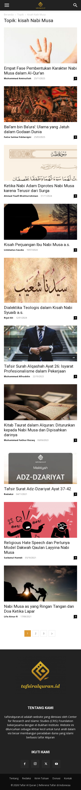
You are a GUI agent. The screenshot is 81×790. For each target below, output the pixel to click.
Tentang (13, 778)
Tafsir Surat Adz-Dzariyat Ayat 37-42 (37, 489)
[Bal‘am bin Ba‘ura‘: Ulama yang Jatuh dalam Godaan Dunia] (40, 104)
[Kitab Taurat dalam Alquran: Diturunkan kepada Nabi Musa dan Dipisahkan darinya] (40, 402)
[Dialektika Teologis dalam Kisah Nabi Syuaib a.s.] (40, 280)
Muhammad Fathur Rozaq (19, 440)
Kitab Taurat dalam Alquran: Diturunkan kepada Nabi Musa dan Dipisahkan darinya (39, 430)
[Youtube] (56, 764)
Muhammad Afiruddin (17, 376)
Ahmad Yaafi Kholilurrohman (21, 195)
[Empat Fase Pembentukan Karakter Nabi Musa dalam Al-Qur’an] (40, 45)
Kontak (68, 778)
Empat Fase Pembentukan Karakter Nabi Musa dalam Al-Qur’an (40, 70)
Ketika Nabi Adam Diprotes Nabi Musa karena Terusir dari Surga (39, 188)
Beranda (9, 14)
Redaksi (8, 494)
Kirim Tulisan (42, 778)
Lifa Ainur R (11, 616)
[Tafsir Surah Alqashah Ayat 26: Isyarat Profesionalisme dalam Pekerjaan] (40, 344)
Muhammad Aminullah (17, 78)
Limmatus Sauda (14, 249)
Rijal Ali (8, 317)
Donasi (56, 778)
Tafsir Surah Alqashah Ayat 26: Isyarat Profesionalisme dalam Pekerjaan (38, 368)
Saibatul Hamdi (13, 557)
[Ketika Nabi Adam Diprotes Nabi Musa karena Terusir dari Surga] (40, 163)
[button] (75, 5)
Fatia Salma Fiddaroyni (17, 137)
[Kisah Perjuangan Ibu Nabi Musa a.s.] (40, 222)
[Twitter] (46, 764)
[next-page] (52, 633)
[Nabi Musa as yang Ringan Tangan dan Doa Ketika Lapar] (40, 583)
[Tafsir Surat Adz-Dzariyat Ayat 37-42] (40, 466)
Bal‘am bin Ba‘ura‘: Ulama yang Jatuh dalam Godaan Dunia (36, 129)
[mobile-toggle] (6, 5)
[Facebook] (25, 764)
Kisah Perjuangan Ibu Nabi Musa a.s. (37, 244)
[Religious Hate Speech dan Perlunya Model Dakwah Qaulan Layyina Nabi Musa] (40, 520)
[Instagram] (35, 764)
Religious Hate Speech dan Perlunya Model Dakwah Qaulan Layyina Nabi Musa (37, 547)
